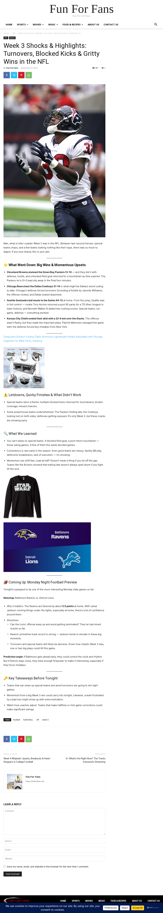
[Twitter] (14, 75)
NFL (13, 33)
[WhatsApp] (28, 75)
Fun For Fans (12, 68)
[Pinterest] (21, 75)
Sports (21, 24)
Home (9, 24)
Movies (37, 24)
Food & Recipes (72, 24)
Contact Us (111, 24)
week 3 (45, 719)
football (16, 719)
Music (51, 24)
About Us (93, 24)
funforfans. (28, 719)
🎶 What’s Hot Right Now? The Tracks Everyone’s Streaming (85, 760)
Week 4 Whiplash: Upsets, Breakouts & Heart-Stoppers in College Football (27, 760)
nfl (38, 719)
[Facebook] (7, 75)
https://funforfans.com (35, 781)
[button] (155, 24)
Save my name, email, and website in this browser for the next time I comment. (48, 866)
